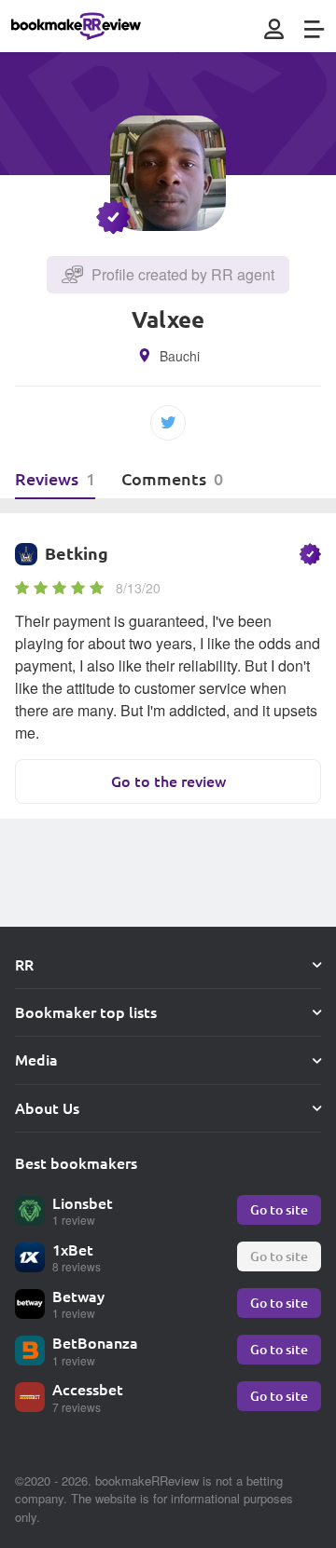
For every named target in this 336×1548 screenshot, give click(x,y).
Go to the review (168, 781)
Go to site (279, 1209)
